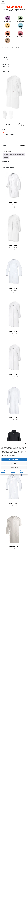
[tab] (7, 151)
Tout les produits (5, 57)
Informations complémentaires (14, 154)
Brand (6, 157)
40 (12, 137)
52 (2, 138)
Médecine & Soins (20, 36)
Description (7, 151)
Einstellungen (14, 467)
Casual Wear (7, 36)
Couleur (4, 129)
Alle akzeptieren (14, 459)
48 (21, 137)
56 (7, 138)
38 (9, 137)
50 (23, 137)
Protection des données (4, 471)
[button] (26, 443)
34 (5, 137)
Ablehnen (14, 463)
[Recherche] (25, 55)
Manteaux (17, 145)
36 (7, 137)
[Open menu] (3, 2)
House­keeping (7, 28)
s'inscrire (14, 49)
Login (22, 47)
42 (14, 137)
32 (2, 137)
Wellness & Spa (20, 28)
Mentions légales (22, 471)
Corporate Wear (7, 21)
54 (4, 138)
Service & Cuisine (20, 21)
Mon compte (19, 2)
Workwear (7, 43)
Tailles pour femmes (8, 134)
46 (19, 137)
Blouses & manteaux (8, 146)
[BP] (22, 125)
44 (16, 137)
